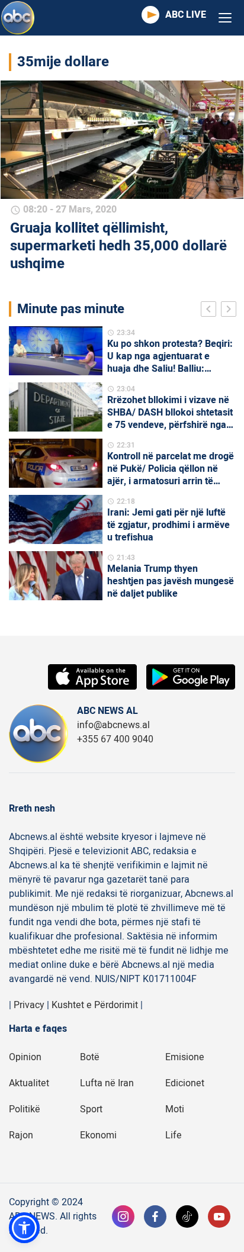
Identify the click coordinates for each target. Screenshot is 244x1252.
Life (173, 1135)
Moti (174, 1109)
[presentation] (211, 310)
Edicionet (184, 1083)
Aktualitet (29, 1083)
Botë (89, 1057)
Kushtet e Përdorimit (95, 1005)
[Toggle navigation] (225, 18)
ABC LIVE (185, 15)
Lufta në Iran (107, 1083)
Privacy (29, 1005)
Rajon (21, 1135)
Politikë (24, 1109)
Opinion (25, 1057)
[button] (24, 1227)
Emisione (184, 1057)
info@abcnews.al (113, 725)
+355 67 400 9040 (115, 739)
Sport (91, 1109)
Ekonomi (98, 1135)
